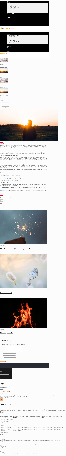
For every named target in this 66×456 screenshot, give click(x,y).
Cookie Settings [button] (3, 397)
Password (2, 389)
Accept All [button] (8, 397)
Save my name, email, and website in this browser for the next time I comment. (16, 359)
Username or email (3, 387)
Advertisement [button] (3, 446)
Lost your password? (4, 393)
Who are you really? (6, 333)
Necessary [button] (2, 412)
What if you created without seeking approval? (15, 249)
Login (8, 391)
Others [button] (1, 451)
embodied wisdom (5, 106)
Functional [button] (2, 434)
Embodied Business (5, 102)
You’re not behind (6, 293)
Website (1, 357)
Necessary (3, 413)
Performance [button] (2, 438)
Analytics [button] (2, 441)
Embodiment (4, 107)
